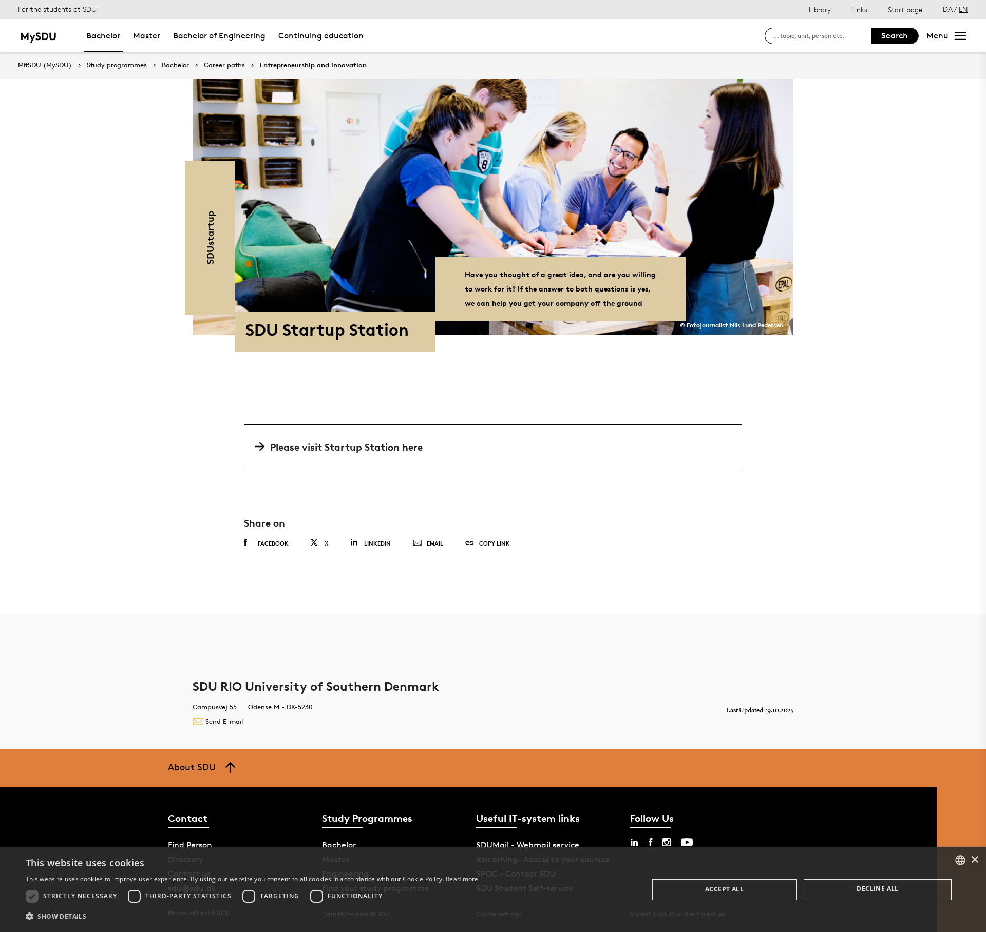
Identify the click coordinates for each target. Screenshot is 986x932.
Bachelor (103, 36)
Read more (462, 879)
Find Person (190, 845)
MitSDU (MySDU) (45, 65)
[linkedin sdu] (634, 842)
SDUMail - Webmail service (527, 845)
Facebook (273, 543)
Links (859, 9)
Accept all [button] (724, 889)
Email (435, 543)
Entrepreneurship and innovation (313, 65)
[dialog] (493, 889)
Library (820, 9)
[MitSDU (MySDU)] (39, 35)
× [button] (974, 860)
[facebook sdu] (650, 842)
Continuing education (321, 36)
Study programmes (117, 65)
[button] (252, 916)
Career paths (224, 65)
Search (894, 36)
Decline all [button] (877, 888)
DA (948, 9)
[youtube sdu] (687, 842)
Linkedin (377, 543)
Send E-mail (224, 721)
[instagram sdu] (666, 842)
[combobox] (960, 860)
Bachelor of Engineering (219, 36)
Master (146, 36)
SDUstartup (210, 237)
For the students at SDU (57, 9)
